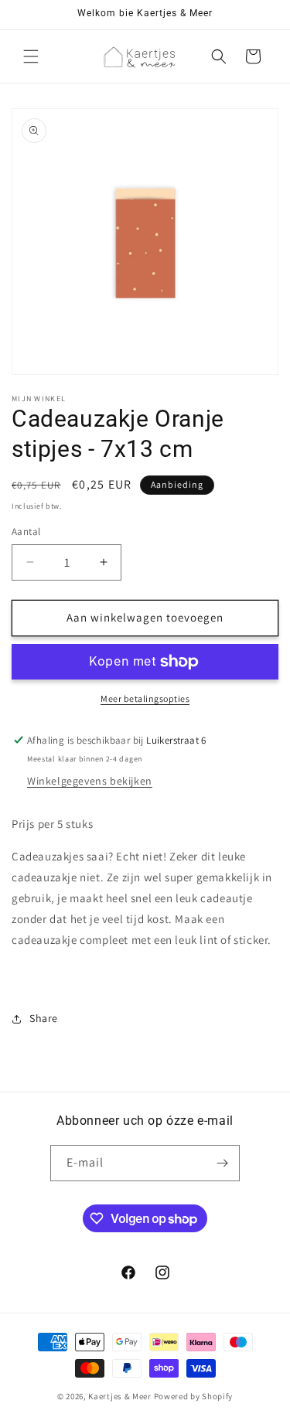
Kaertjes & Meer (120, 1396)
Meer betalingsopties (145, 698)
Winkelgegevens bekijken (89, 781)
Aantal (26, 531)
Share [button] (43, 1018)
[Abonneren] (222, 1163)
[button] (31, 56)
